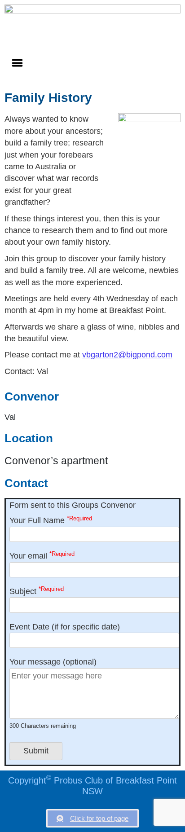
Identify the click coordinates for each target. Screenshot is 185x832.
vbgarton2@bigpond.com (127, 354)
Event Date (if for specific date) (64, 626)
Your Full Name (50, 520)
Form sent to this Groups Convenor (72, 505)
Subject (36, 590)
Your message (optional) (53, 693)
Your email (42, 555)
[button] (17, 62)
